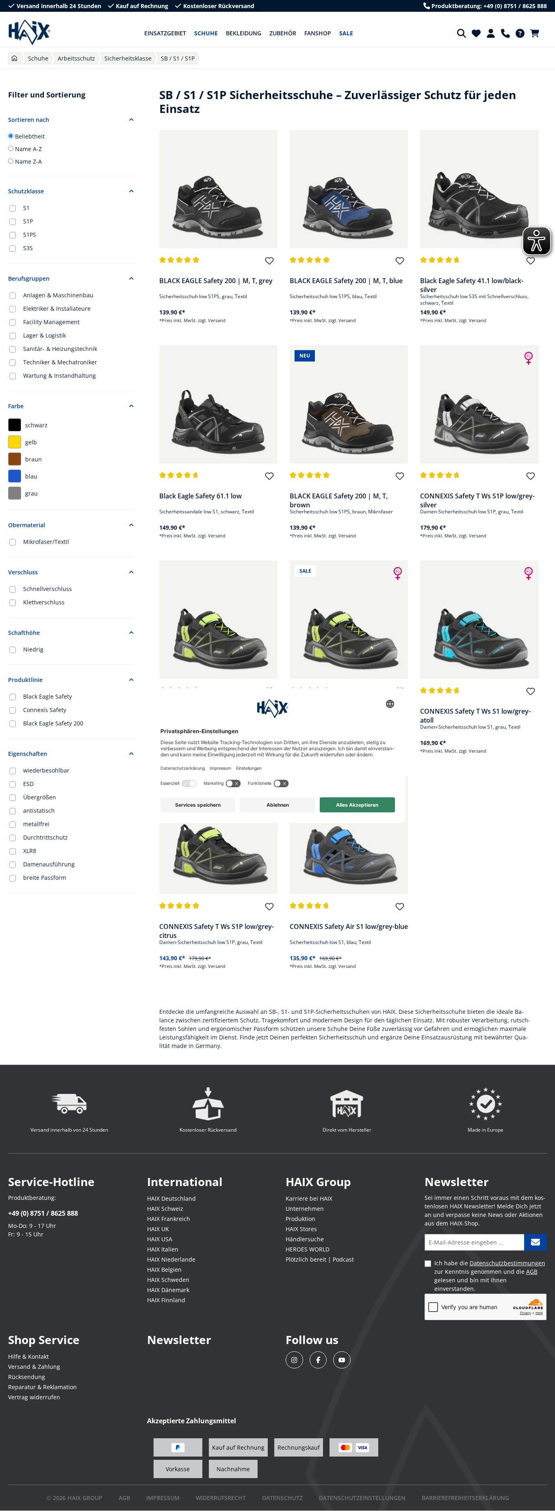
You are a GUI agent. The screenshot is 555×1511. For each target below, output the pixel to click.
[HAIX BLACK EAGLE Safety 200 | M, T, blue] (349, 189)
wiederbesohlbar (46, 770)
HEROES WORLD (308, 1249)
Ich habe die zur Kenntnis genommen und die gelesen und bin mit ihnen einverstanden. (489, 1275)
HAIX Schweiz (165, 1208)
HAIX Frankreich (168, 1219)
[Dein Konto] (490, 33)
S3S (28, 248)
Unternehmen (305, 1208)
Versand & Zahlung (34, 1366)
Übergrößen (39, 797)
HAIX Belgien (164, 1269)
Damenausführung (49, 864)
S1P (28, 221)
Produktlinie (25, 680)
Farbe (16, 406)
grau (31, 493)
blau (31, 476)
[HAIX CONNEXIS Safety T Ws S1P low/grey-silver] (479, 404)
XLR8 (29, 851)
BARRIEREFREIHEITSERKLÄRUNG (465, 1498)
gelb (31, 442)
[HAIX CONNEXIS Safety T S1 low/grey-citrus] (218, 620)
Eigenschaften (27, 754)
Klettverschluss (44, 602)
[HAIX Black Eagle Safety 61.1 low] (218, 404)
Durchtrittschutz (45, 837)
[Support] (505, 33)
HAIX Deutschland (171, 1198)
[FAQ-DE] (520, 33)
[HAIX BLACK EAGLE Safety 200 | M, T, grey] (218, 189)
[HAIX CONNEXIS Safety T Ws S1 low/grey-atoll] (479, 620)
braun (33, 459)
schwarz (36, 425)
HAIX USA (159, 1239)
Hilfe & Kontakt (28, 1356)
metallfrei (36, 824)
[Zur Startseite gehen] (29, 32)
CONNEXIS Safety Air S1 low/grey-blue (349, 926)
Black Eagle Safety (47, 696)
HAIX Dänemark (168, 1290)
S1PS (29, 234)
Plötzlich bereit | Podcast (320, 1259)
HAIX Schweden (168, 1280)
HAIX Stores (301, 1229)
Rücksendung (26, 1377)
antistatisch (39, 810)
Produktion (300, 1219)
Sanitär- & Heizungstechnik (60, 349)
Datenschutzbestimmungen (507, 1263)
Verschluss (23, 572)
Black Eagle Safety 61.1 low (200, 495)
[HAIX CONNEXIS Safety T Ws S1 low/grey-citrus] (349, 620)
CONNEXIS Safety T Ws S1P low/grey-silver (477, 500)
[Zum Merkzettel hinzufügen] (269, 264)
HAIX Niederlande (171, 1259)
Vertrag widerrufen (34, 1397)
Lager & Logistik (44, 335)
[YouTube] (342, 1360)
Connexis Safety (44, 710)
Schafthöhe (24, 632)
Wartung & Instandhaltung (59, 375)
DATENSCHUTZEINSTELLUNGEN (362, 1498)
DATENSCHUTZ (282, 1498)
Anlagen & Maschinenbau (58, 295)
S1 (26, 208)
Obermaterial (26, 525)
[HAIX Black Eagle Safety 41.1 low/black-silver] (479, 189)
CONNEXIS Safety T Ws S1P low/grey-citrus (216, 930)
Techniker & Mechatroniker (60, 362)
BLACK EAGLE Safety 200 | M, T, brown (339, 500)
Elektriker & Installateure (57, 308)
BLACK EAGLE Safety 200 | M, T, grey (216, 280)
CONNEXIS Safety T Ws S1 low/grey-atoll (475, 715)
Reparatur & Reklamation (42, 1387)
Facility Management (51, 322)
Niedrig (33, 649)
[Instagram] (294, 1360)
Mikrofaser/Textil (46, 542)
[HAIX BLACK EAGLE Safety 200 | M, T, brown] (349, 404)
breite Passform (44, 877)
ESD (28, 784)
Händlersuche (305, 1239)
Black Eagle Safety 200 (53, 723)
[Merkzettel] (476, 33)
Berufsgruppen (29, 278)
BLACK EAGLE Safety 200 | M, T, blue (346, 280)
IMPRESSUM (163, 1498)
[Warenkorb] (537, 33)
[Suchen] (461, 33)
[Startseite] (14, 58)
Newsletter (179, 1339)
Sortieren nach (28, 119)
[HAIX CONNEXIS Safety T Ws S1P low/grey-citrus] (218, 835)
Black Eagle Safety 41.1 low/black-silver (471, 284)
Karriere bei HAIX (309, 1198)
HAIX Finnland (166, 1300)
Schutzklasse (26, 191)
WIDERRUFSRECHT (221, 1498)
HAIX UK (158, 1229)
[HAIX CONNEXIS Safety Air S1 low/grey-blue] (349, 835)
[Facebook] (318, 1360)
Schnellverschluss (47, 589)
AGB (532, 1271)
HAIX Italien (162, 1249)
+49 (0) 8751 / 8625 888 (43, 1213)
